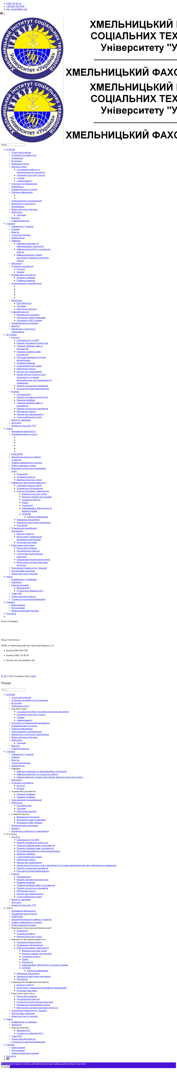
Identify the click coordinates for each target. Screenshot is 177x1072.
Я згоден (5, 1066)
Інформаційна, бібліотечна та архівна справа (37, 510)
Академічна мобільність (23, 431)
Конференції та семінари (24, 579)
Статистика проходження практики (35, 1002)
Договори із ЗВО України (29, 320)
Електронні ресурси (27, 309)
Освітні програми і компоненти (33, 491)
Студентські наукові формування (28, 599)
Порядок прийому (26, 277)
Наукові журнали (20, 585)
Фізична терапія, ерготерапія (36, 496)
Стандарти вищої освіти (29, 485)
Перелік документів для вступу (32, 343)
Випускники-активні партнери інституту (37, 1007)
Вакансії (15, 217)
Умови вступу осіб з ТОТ (23, 425)
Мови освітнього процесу (24, 573)
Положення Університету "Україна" (29, 568)
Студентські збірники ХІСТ (30, 590)
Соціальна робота (26, 477)
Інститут (21, 269)
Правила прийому (26, 280)
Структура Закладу (21, 235)
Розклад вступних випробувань (33, 388)
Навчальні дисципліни (28, 519)
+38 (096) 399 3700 (15, 6)
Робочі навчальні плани (23, 465)
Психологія (22, 474)
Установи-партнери (27, 542)
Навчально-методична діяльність (28, 482)
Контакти (16, 422)
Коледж (20, 272)
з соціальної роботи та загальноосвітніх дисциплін (31, 171)
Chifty (33, 676)
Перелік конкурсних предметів (32, 385)
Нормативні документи (23, 274)
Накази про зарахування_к (30, 414)
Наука (9, 576)
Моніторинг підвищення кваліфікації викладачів (29, 538)
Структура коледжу (21, 152)
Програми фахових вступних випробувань (38, 851)
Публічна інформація (22, 192)
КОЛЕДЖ (10, 149)
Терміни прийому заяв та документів (36, 845)
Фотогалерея (18, 607)
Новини (15, 229)
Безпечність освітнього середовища (23, 205)
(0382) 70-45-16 (13, 3)
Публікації (16, 582)
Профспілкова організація (24, 323)
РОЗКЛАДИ (17, 454)
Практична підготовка (23, 545)
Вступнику (16, 161)
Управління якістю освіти (24, 189)
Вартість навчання (21, 420)
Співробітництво (20, 220)
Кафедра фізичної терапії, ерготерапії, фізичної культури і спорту (33, 257)
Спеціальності (24, 394)
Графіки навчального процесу (26, 462)
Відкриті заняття (25, 533)
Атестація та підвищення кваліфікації (30, 723)
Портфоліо (22, 525)
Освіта (9, 428)
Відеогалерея (18, 605)
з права (20, 178)
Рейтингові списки (26, 368)
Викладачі (16, 263)
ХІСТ (5, 676)
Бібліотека (16, 212)
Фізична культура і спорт (29, 479)
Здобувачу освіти (20, 163)
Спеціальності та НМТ (28, 340)
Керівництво (18, 237)
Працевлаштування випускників (33, 559)
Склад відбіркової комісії (29, 365)
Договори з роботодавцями (31, 317)
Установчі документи (22, 266)
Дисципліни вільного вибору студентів (31, 919)
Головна (10, 223)
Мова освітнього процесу (24, 209)
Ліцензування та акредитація (26, 200)
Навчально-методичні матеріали (34, 522)
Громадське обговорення (30, 488)
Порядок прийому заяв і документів (35, 848)
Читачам (21, 215)
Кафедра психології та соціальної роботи (37, 774)
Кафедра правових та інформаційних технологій (30, 245)
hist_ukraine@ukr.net (16, 9)
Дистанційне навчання (23, 570)
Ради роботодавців (27, 548)
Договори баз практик (28, 551)
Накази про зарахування (29, 371)
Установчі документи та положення (29, 700)
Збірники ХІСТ (24, 588)
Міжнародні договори (28, 314)
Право (25, 502)
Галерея (10, 602)
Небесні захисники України (25, 610)
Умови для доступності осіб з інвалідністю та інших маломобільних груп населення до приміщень (34, 378)
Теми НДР (16, 593)
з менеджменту (24, 180)
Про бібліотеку (24, 303)
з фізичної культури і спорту (31, 175)
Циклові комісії (19, 166)
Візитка (15, 232)
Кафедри (15, 240)
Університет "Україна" (22, 226)
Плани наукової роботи (23, 596)
